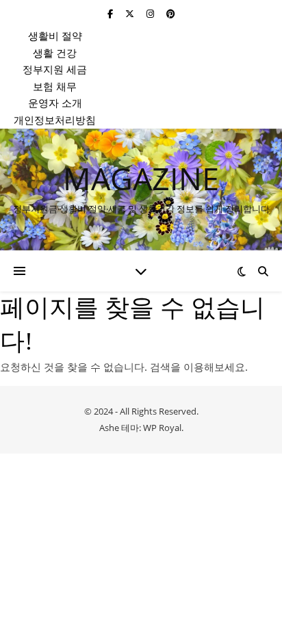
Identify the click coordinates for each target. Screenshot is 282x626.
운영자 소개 (55, 102)
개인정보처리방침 (55, 120)
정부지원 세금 (55, 69)
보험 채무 (55, 86)
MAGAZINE (141, 178)
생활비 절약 (55, 35)
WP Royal (162, 427)
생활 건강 (55, 53)
